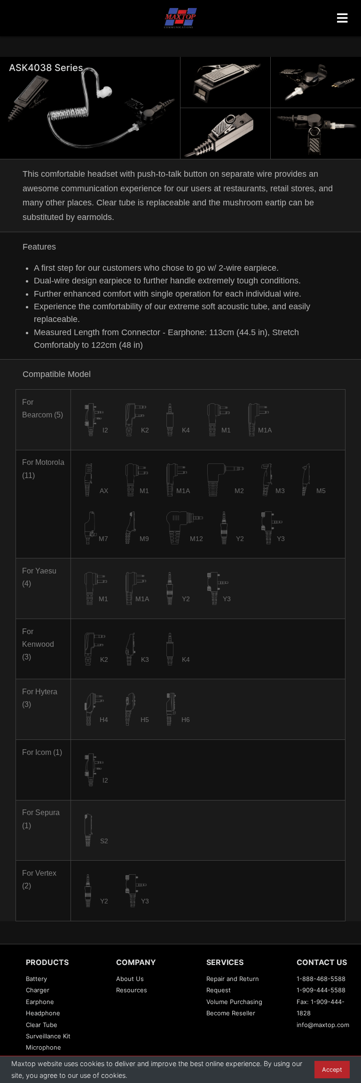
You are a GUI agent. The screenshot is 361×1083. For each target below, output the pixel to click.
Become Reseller (230, 1013)
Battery (36, 978)
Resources (131, 990)
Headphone (43, 1013)
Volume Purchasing (234, 1001)
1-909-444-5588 (321, 990)
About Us (130, 978)
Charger (37, 990)
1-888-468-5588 (321, 978)
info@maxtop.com (323, 1024)
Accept (332, 1069)
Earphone (40, 1001)
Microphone (43, 1047)
